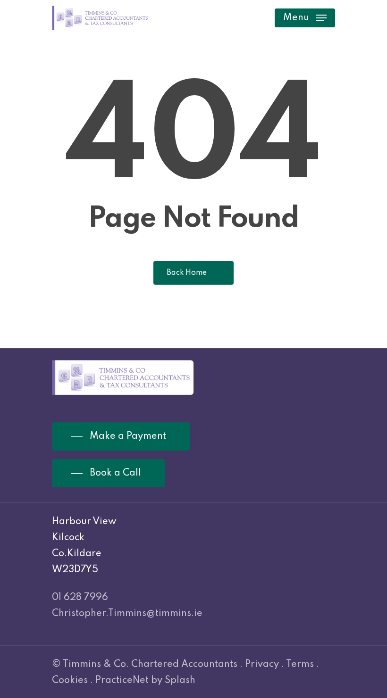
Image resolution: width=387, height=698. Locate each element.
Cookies (70, 680)
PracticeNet (122, 680)
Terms (300, 664)
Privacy (262, 664)
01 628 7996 (80, 597)
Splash (180, 680)
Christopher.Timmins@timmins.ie (127, 613)
